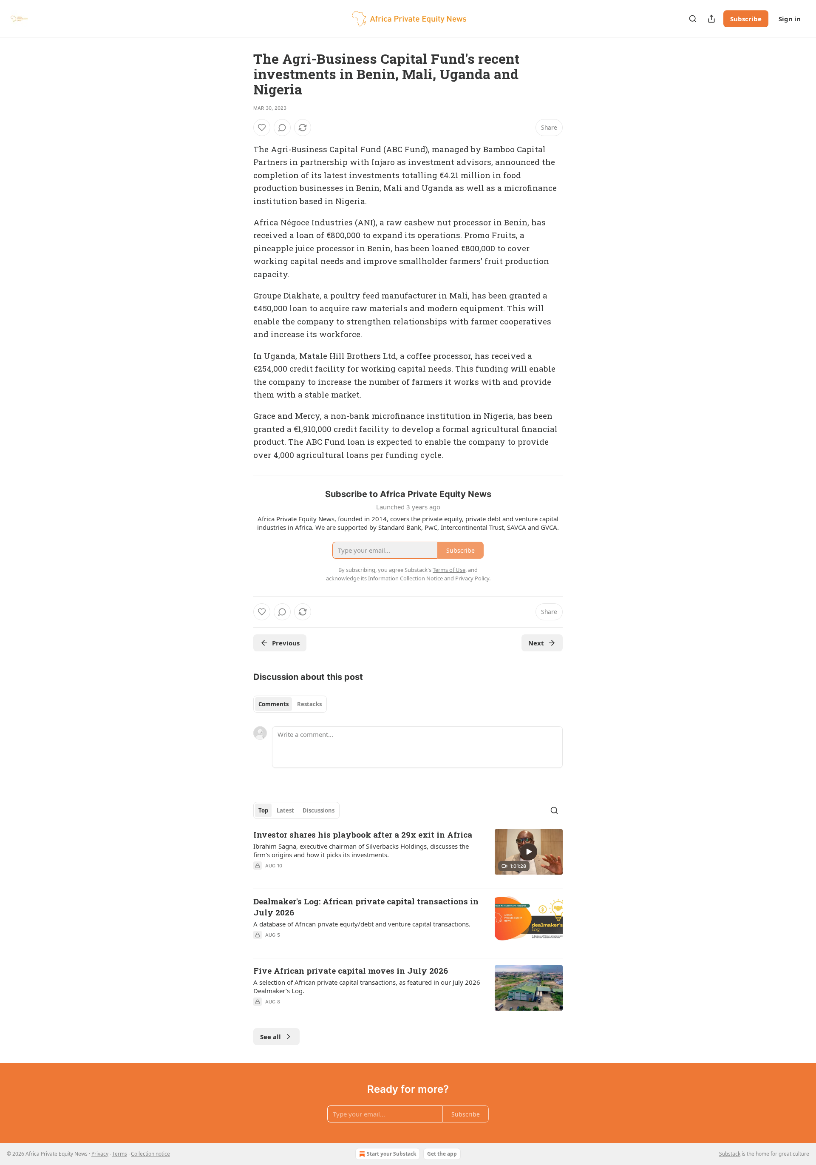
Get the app (442, 1153)
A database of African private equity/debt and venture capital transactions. (361, 924)
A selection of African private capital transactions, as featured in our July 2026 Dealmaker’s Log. (366, 986)
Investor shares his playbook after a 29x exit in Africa (362, 834)
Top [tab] (263, 810)
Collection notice (150, 1153)
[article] (408, 855)
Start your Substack (391, 1153)
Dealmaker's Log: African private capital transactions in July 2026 (366, 907)
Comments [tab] (273, 704)
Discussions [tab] (318, 810)
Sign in (790, 18)
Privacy (99, 1153)
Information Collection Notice (405, 578)
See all (270, 1036)
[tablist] (290, 704)
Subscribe (746, 18)
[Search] (692, 18)
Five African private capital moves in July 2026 (350, 970)
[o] (528, 851)
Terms (119, 1153)
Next (536, 643)
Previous (286, 643)
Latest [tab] (285, 810)
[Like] (261, 127)
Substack (729, 1153)
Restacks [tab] (309, 704)
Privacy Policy (472, 578)
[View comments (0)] (282, 127)
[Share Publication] (711, 18)
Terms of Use (449, 570)
